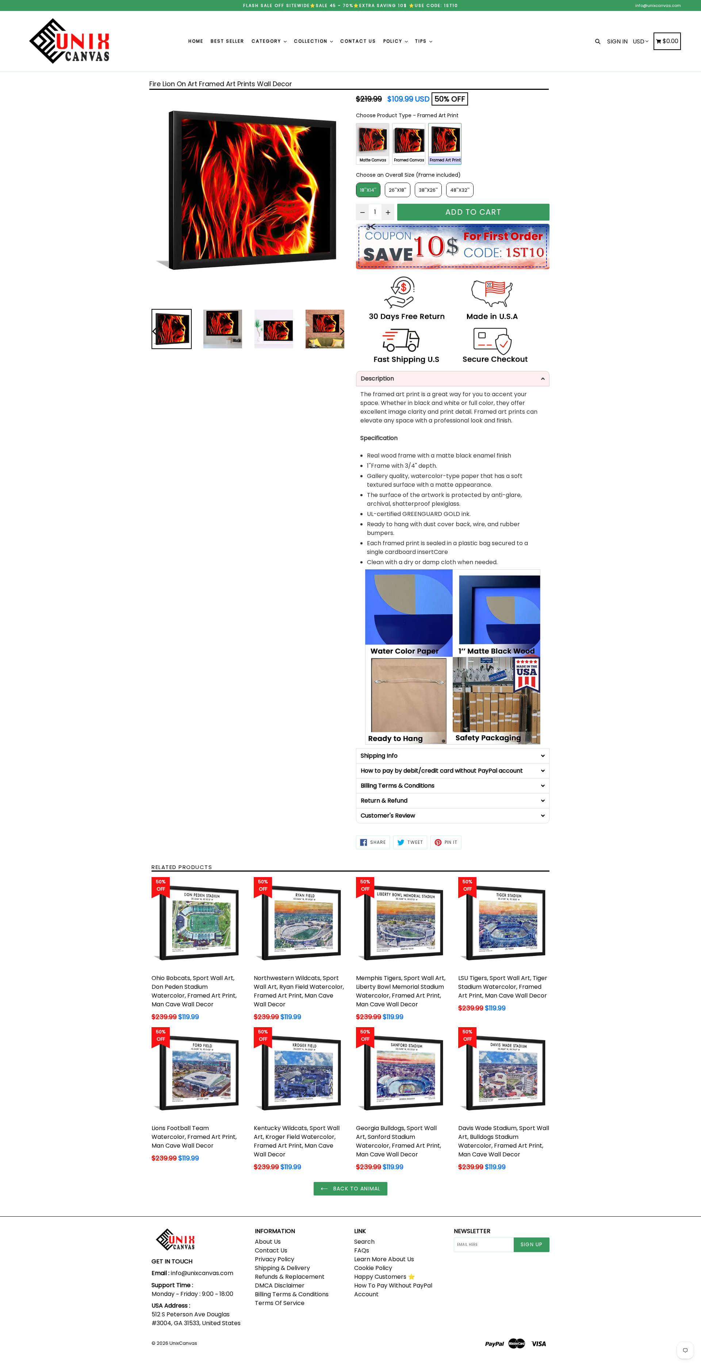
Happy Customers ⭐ (384, 1277)
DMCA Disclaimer (279, 1285)
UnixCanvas (183, 1343)
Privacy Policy (274, 1259)
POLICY (393, 41)
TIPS (422, 41)
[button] (452, 378)
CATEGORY (267, 41)
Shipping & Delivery (282, 1268)
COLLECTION (311, 41)
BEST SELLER (227, 41)
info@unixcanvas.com (658, 5)
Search (364, 1241)
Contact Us (271, 1250)
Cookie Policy (373, 1268)
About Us (268, 1241)
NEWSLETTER (472, 1231)
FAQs (361, 1250)
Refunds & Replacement (290, 1277)
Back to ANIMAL (356, 1188)
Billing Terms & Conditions (292, 1294)
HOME (195, 41)
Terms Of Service (279, 1303)
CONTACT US (358, 41)
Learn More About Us (384, 1259)
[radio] (372, 144)
